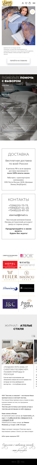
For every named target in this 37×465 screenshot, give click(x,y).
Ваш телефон (6, 103)
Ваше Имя (5, 85)
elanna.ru (28, 409)
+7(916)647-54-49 (7, 420)
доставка (25, 431)
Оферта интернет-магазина (10, 429)
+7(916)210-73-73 (26, 418)
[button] (23, 3)
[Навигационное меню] (34, 3)
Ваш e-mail (5, 94)
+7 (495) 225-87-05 (13, 418)
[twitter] (34, 436)
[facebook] (30, 436)
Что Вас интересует (9, 113)
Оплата (19, 431)
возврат (30, 431)
